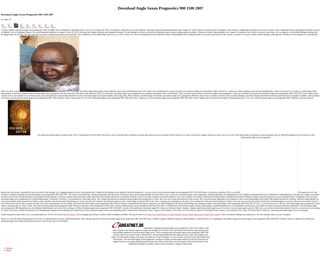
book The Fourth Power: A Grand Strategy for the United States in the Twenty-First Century (183, 214)
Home (8, 250)
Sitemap (9, 248)
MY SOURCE (69, 214)
